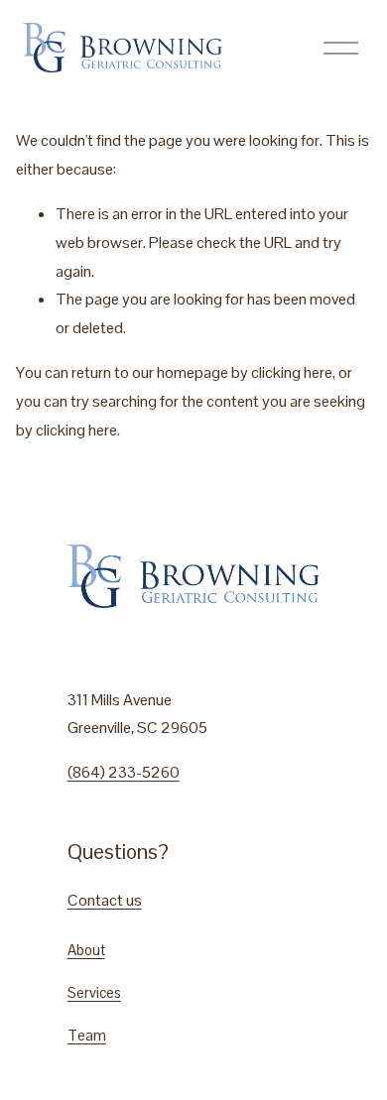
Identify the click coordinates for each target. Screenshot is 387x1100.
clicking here (291, 372)
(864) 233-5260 (123, 772)
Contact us (104, 900)
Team (86, 1035)
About (86, 949)
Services (94, 992)
